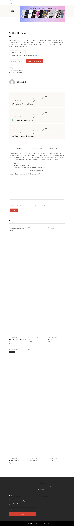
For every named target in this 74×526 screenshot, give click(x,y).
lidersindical (21, 82)
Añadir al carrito (34, 61)
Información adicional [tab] (36, 148)
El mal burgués (14, 460)
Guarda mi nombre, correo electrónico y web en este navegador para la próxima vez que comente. (38, 206)
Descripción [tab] (20, 148)
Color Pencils (32, 460)
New (20, 72)
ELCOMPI (46, 523)
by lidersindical (15, 30)
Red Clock (51, 460)
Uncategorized (19, 70)
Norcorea (50, 339)
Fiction (17, 72)
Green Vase (31, 339)
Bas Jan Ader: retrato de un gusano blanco (17, 340)
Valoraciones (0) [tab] (52, 148)
